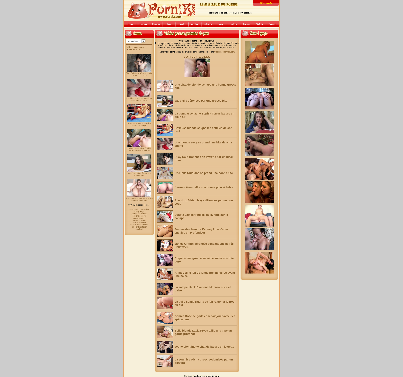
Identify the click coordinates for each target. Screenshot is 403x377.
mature (233, 25)
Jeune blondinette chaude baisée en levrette (204, 346)
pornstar (246, 25)
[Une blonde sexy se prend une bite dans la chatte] (165, 144)
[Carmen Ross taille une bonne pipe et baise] (165, 188)
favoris (266, 3)
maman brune (139, 218)
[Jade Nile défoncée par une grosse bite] (165, 101)
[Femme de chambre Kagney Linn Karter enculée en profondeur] (165, 231)
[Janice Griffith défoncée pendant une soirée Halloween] (165, 245)
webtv (259, 25)
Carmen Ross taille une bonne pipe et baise (204, 187)
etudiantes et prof (139, 227)
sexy (220, 25)
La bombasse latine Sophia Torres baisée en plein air (139, 149)
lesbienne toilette (139, 216)
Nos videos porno (136, 47)
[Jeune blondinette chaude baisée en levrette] (165, 347)
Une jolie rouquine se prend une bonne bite (204, 173)
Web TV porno (134, 49)
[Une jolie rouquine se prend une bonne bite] (165, 173)
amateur (194, 25)
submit (273, 25)
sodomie (182, 25)
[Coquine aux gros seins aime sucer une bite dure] (165, 260)
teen (169, 25)
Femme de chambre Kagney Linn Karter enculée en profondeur (201, 231)
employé (139, 229)
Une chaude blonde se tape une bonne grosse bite (139, 199)
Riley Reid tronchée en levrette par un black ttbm (139, 74)
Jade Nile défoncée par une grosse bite (201, 100)
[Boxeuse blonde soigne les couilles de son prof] (165, 130)
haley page (139, 211)
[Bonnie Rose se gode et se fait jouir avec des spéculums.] (165, 318)
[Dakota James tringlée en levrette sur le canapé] (165, 216)
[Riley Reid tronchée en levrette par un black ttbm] (165, 159)
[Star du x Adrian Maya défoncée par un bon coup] (165, 202)
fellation (143, 25)
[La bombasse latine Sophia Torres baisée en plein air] (165, 115)
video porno (130, 25)
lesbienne (207, 25)
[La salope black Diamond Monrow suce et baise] (165, 289)
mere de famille (139, 222)
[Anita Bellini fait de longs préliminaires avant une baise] (165, 274)
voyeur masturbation (139, 225)
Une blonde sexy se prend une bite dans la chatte (139, 99)
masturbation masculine (139, 209)
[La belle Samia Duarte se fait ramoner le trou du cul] (165, 303)
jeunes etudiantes (139, 214)
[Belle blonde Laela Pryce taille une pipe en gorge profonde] (165, 332)
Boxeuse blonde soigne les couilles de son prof (139, 124)
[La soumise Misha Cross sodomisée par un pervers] (165, 361)
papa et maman (139, 220)
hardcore (156, 25)
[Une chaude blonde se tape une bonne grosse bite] (165, 86)
